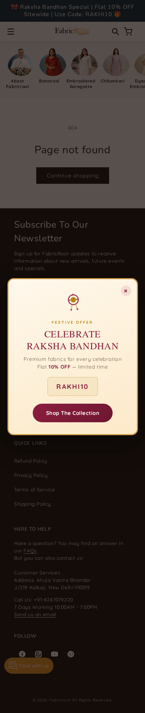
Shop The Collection (72, 412)
